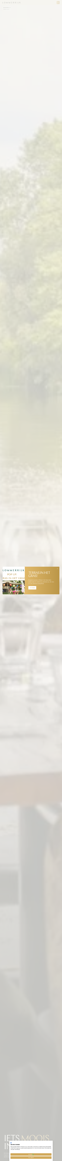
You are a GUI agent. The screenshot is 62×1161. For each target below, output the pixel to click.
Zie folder (32, 588)
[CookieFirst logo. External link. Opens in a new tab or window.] (11, 1143)
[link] (32, 587)
